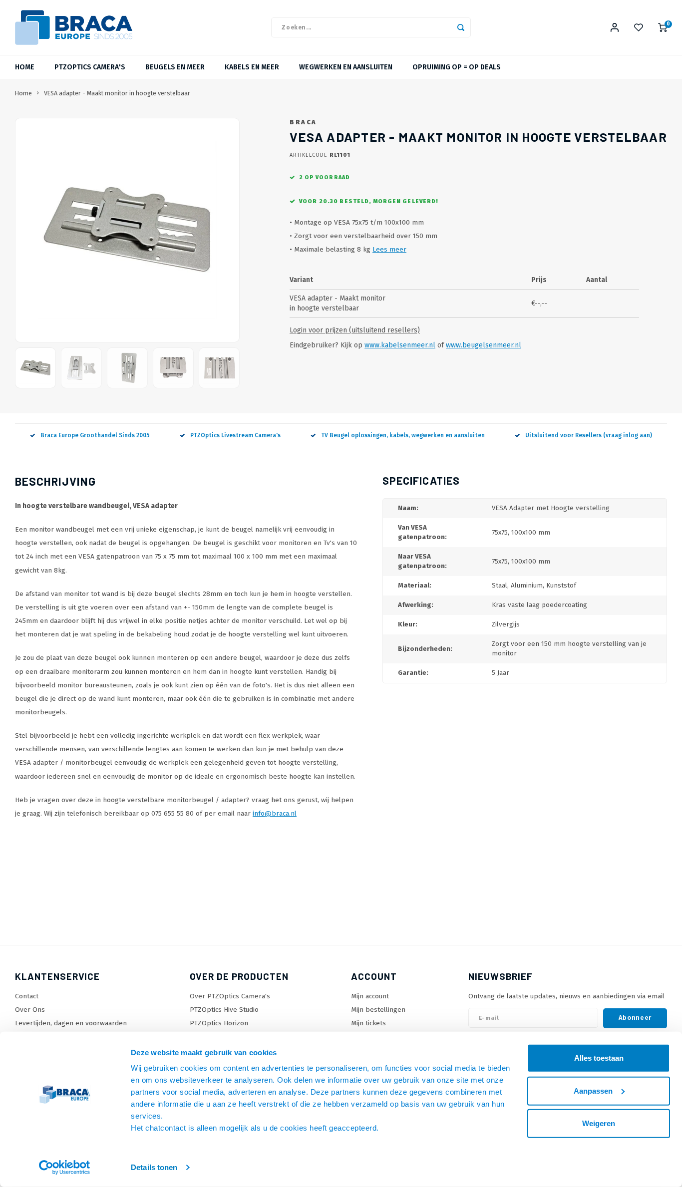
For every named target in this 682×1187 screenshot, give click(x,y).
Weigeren (598, 1123)
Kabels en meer (252, 67)
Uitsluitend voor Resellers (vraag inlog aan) (588, 435)
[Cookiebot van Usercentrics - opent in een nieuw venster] (64, 1167)
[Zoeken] (461, 27)
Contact (26, 996)
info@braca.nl (275, 813)
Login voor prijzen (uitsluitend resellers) (355, 330)
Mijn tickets (368, 1023)
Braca (303, 122)
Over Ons (30, 1009)
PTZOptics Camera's (89, 67)
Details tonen (154, 1167)
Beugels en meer (175, 67)
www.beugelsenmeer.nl (483, 345)
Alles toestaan (599, 1058)
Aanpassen (593, 1090)
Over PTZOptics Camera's (230, 996)
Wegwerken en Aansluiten (345, 67)
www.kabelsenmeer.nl (399, 345)
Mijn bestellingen (378, 1009)
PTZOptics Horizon (219, 1023)
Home (24, 67)
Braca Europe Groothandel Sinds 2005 (95, 435)
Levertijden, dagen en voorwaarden (71, 1023)
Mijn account (370, 996)
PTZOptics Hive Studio (224, 1009)
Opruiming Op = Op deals (456, 67)
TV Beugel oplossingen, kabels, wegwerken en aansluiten (403, 435)
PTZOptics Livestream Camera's (235, 435)
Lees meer (389, 249)
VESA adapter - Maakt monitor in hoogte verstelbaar (117, 93)
